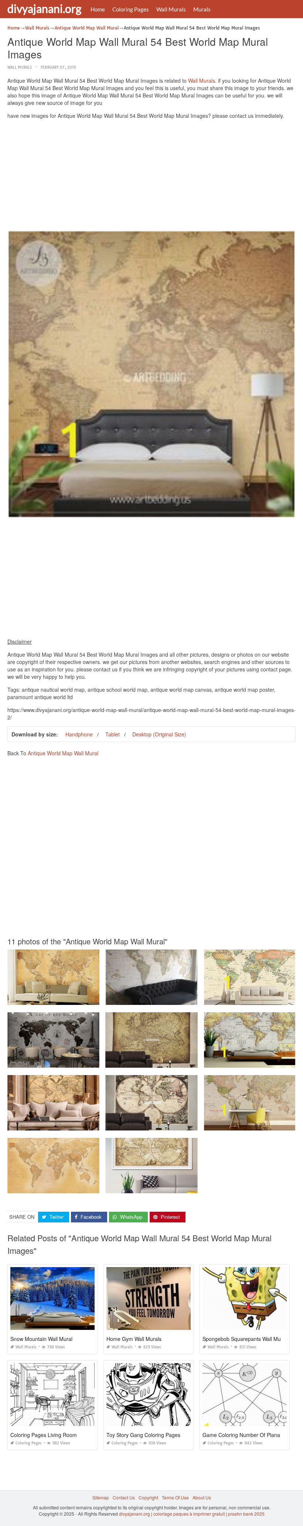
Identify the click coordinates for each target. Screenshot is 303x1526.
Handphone (79, 734)
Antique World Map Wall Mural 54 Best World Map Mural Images (171, 998)
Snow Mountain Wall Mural (41, 1338)
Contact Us (124, 1497)
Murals (202, 9)
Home (98, 9)
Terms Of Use (175, 1497)
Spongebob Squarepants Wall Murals (245, 1338)
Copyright (148, 1497)
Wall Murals (171, 9)
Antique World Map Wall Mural (63, 753)
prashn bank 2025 (246, 1513)
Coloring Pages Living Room (43, 1434)
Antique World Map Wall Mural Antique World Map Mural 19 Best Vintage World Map (93, 998)
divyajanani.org (44, 8)
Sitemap (100, 1497)
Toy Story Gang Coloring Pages (143, 1434)
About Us (202, 1497)
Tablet (112, 734)
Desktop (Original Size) (159, 734)
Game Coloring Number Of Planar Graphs (251, 1434)
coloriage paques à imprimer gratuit (189, 1513)
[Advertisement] (151, 176)
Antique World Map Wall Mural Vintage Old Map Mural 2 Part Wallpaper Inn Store (90, 1186)
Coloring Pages (130, 9)
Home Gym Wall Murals (133, 1338)
